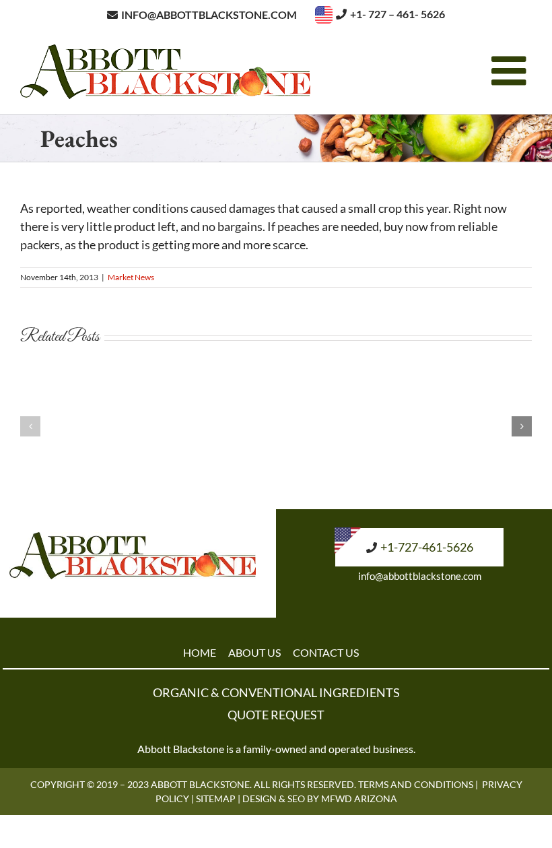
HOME (199, 652)
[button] (30, 426)
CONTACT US (326, 652)
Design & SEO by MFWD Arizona (319, 798)
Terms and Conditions (415, 784)
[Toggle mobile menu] (511, 71)
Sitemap (216, 798)
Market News (131, 277)
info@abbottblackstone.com (419, 576)
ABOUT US (254, 652)
